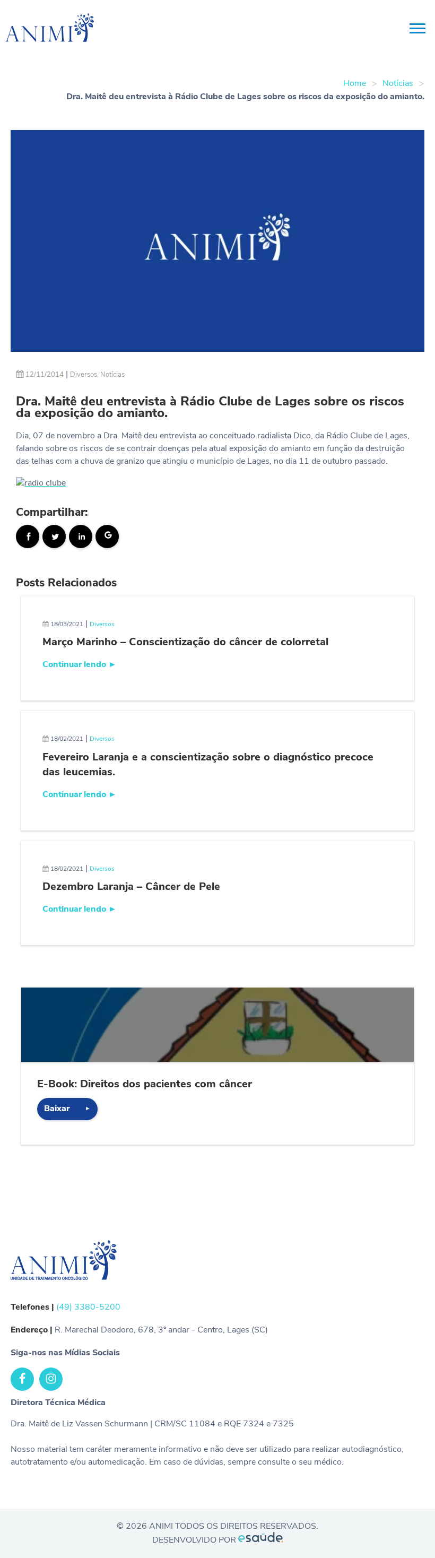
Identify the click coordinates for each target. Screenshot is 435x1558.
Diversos (83, 374)
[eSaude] (260, 1540)
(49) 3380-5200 (88, 1307)
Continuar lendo (79, 664)
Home (354, 83)
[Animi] (37, 29)
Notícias (397, 83)
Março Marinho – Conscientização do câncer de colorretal (185, 642)
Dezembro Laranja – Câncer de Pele (131, 886)
